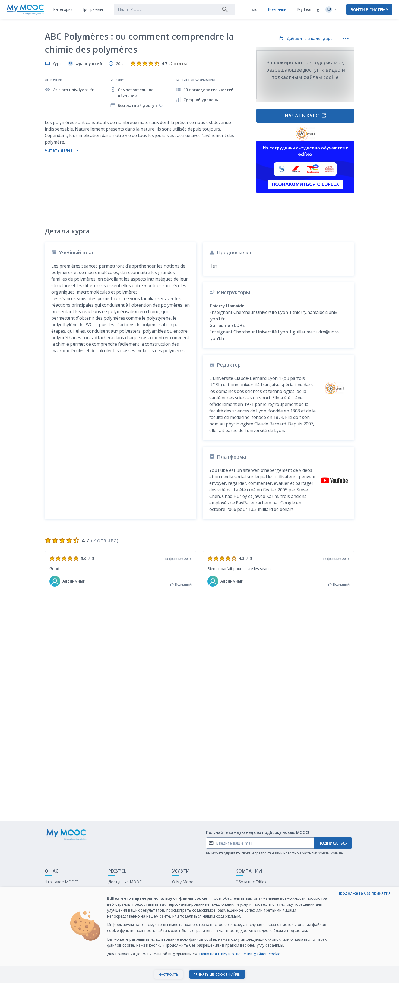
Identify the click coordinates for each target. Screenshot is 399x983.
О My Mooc (182, 881)
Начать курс (301, 115)
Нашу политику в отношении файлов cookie (240, 953)
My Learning (308, 9)
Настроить (168, 974)
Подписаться (333, 843)
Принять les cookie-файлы (217, 974)
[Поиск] (225, 9)
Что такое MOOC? (61, 881)
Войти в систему (369, 9)
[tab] (63, 9)
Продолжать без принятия (364, 893)
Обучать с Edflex (251, 881)
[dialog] (199, 935)
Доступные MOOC (125, 881)
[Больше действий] (345, 38)
